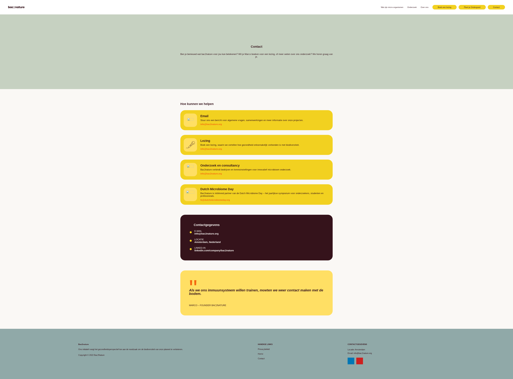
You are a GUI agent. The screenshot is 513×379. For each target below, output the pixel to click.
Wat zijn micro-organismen (392, 7)
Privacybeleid (264, 349)
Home (260, 354)
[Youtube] (359, 361)
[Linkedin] (351, 361)
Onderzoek (412, 7)
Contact (261, 358)
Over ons (424, 7)
